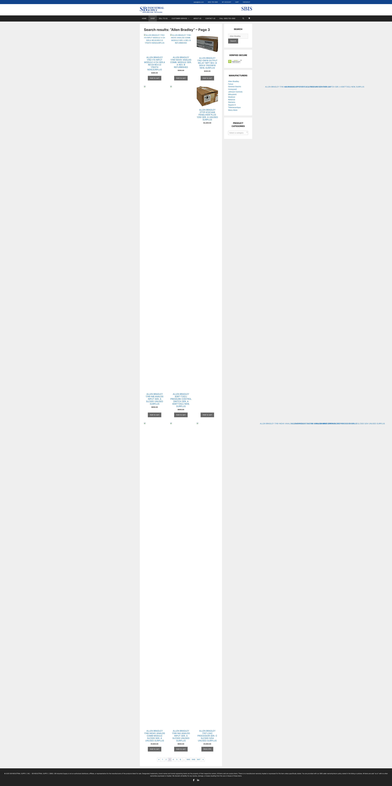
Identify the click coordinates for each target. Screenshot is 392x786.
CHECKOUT (246, 2)
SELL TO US (163, 18)
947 (198, 759)
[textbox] (237, 133)
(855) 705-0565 (213, 2)
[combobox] (238, 133)
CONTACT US (210, 18)
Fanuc (230, 84)
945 (188, 759)
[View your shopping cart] (249, 18)
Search (233, 41)
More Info (207, 749)
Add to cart (154, 78)
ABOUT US (197, 18)
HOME (144, 18)
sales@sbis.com (199, 2)
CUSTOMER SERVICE (179, 18)
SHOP (152, 18)
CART (237, 2)
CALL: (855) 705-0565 (227, 18)
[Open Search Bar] (243, 18)
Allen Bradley (233, 81)
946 (193, 759)
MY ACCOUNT (226, 2)
